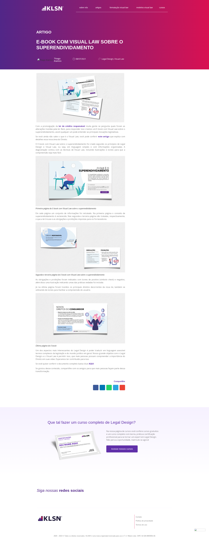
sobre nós (83, 8)
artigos (98, 8)
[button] (95, 387)
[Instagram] (121, 490)
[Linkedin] (134, 490)
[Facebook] (109, 490)
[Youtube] (146, 490)
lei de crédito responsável (72, 126)
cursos (162, 8)
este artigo (103, 136)
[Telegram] (159, 490)
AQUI (91, 363)
